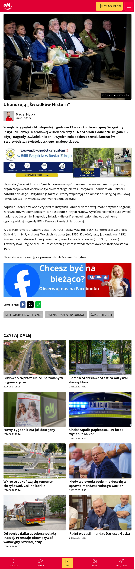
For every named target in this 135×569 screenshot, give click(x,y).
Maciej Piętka (25, 114)
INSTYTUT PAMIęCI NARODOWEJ (66, 314)
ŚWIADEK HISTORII (101, 314)
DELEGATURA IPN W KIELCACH (23, 314)
